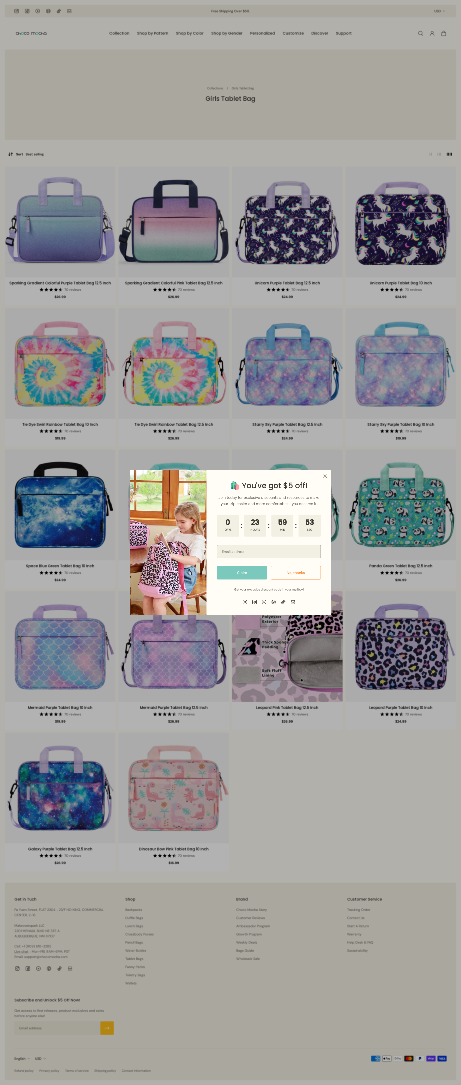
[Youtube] (264, 602)
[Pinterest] (273, 602)
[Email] (293, 602)
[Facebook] (254, 602)
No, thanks (296, 572)
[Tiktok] (283, 602)
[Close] (325, 476)
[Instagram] (245, 602)
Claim (242, 572)
